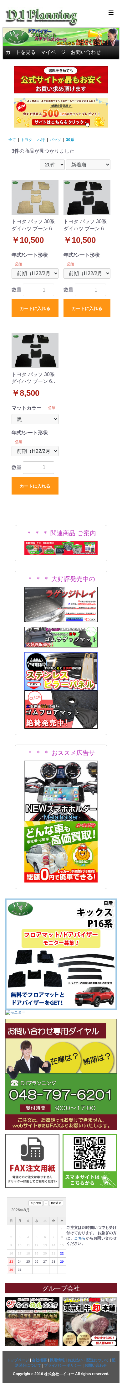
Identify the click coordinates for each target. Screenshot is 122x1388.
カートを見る (21, 52)
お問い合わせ (86, 52)
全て (12, 140)
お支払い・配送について (88, 1360)
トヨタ (26, 140)
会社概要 (39, 1360)
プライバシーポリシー (63, 1365)
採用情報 (57, 1360)
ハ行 (41, 140)
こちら (80, 1238)
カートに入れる (35, 308)
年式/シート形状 (30, 255)
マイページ (53, 52)
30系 (70, 140)
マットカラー (27, 408)
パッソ (55, 140)
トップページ (18, 1360)
